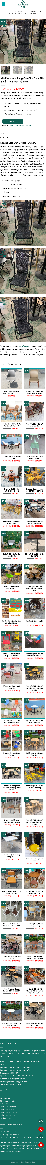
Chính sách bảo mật (7, 1115)
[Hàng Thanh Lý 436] (23, 4)
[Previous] (4, 41)
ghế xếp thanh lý (25, 346)
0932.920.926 (15, 1070)
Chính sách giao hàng (8, 1107)
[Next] (42, 41)
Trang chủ (6, 12)
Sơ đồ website (6, 1118)
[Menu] (4, 4)
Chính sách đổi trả (7, 1109)
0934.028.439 (15, 1067)
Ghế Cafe (28, 12)
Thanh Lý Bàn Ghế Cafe (16, 12)
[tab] (23, 133)
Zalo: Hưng (12, 121)
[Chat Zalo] (41, 1121)
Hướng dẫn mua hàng (8, 1104)
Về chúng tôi (4, 137)
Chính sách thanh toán (8, 1112)
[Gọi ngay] (41, 1129)
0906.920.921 (13, 1073)
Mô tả (2, 133)
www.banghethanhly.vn (16, 1079)
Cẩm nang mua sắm (7, 1101)
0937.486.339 (14, 1076)
